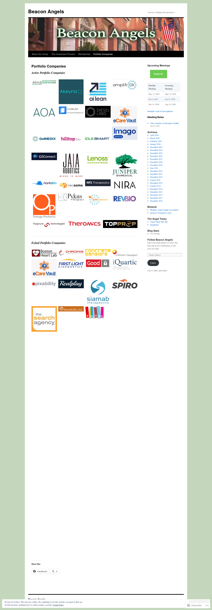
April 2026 (154, 135)
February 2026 (156, 141)
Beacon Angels (46, 11)
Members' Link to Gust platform (160, 111)
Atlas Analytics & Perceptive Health (164, 123)
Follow (153, 263)
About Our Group (40, 54)
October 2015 (155, 186)
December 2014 (156, 189)
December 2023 (156, 153)
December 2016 (156, 177)
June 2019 (154, 168)
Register (158, 74)
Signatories (154, 224)
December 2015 (156, 183)
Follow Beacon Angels (160, 239)
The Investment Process (63, 54)
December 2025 (156, 147)
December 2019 (156, 165)
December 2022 (156, 156)
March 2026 (155, 138)
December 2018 (156, 171)
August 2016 (155, 180)
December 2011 (156, 197)
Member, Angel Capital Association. (164, 209)
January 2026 (155, 144)
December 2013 (156, 192)
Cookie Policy (58, 605)
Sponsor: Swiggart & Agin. (161, 212)
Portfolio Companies (103, 54)
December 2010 (156, 200)
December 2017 (156, 174)
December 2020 (156, 162)
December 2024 (156, 150)
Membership (84, 54)
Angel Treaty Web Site (159, 221)
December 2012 (156, 194)
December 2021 (156, 159)
